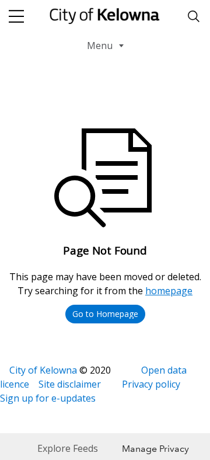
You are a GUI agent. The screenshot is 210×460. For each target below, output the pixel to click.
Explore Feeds (67, 448)
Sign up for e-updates (48, 398)
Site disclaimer (69, 384)
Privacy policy (151, 384)
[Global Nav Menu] (16, 16)
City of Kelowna (43, 370)
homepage (168, 290)
